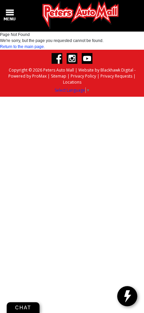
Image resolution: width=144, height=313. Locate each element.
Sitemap (58, 76)
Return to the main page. (22, 46)
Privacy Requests (116, 76)
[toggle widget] (127, 296)
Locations (72, 82)
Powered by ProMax (27, 76)
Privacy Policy (83, 76)
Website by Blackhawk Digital (105, 70)
